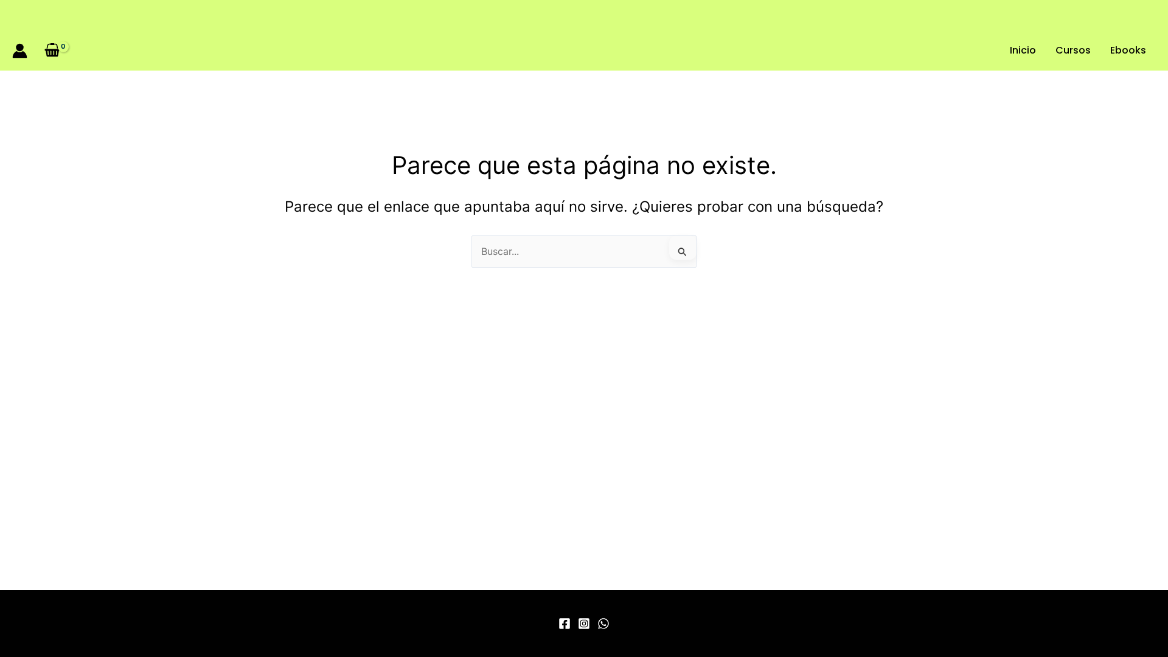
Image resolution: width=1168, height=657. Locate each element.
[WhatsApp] (603, 623)
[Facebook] (564, 623)
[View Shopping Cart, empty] (53, 50)
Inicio (1023, 50)
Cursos (1073, 50)
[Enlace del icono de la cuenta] (19, 50)
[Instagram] (584, 623)
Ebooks (1128, 50)
